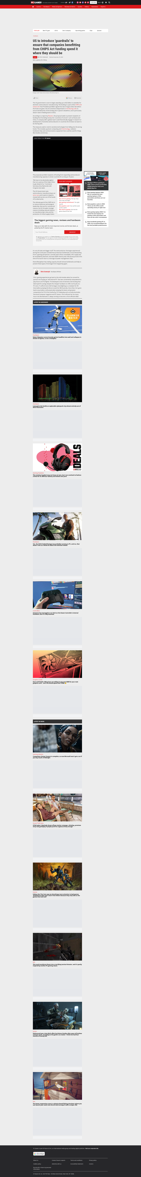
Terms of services (55, 236)
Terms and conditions (76, 1160)
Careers (91, 1164)
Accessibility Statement (76, 1164)
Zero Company (67, 30)
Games (38, 7)
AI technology (65, 129)
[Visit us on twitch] (83, 2)
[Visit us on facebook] (72, 2)
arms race (36, 195)
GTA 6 (56, 30)
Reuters (50, 116)
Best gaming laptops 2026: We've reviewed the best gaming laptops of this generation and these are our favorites (96, 196)
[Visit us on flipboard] (85, 2)
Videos (87, 7)
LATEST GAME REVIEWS (102, 173)
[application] (57, 154)
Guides (80, 7)
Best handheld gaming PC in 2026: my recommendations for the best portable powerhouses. (97, 223)
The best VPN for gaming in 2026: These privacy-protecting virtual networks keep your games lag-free (97, 185)
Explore (103, 7)
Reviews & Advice (70, 7)
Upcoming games (80, 30)
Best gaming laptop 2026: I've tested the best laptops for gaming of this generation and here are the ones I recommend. (97, 214)
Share (37, 98)
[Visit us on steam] (70, 2)
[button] (109, 2)
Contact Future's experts (58, 1160)
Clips (91, 30)
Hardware (46, 7)
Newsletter (94, 7)
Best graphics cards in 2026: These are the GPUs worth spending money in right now (96, 205)
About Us (35, 1160)
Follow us (70, 98)
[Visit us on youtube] (80, 2)
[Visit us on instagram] (78, 2)
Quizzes (99, 30)
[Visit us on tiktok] (88, 2)
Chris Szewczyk (43, 57)
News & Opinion (57, 7)
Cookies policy (37, 1164)
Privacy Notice (41, 238)
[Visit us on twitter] (75, 2)
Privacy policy (92, 1160)
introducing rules (71, 109)
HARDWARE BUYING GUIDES (90, 173)
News (35, 57)
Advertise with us (56, 1164)
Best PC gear (46, 30)
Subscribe (93, 2)
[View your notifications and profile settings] (106, 2)
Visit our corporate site (91, 1148)
